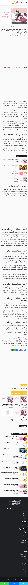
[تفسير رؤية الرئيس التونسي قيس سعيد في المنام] (23, 161)
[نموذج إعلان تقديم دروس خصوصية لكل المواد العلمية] (23, 456)
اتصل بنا (25, 517)
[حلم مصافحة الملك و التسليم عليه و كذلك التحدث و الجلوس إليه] (7, 412)
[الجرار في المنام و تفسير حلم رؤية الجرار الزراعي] (23, 468)
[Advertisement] (14, 51)
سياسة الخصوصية (23, 515)
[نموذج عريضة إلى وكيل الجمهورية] (23, 480)
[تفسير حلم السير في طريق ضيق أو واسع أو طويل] (23, 462)
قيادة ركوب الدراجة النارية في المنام (11, 484)
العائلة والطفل (23, 554)
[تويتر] (22, 350)
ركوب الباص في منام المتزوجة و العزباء (10, 448)
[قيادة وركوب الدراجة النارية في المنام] (23, 486)
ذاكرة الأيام (24, 537)
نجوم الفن (24, 566)
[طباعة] (12, 350)
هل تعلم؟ (24, 540)
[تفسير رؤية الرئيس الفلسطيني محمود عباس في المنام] (23, 179)
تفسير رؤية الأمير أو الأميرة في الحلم (11, 165)
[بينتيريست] (20, 350)
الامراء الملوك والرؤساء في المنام (9, 26)
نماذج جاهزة (23, 542)
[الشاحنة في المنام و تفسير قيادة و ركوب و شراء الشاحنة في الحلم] (23, 438)
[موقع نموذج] (14, 2)
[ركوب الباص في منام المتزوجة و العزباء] (23, 450)
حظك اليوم (24, 544)
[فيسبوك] (25, 350)
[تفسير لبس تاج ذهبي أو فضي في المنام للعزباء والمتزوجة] (23, 173)
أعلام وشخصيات (23, 569)
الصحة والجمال (23, 556)
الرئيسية (24, 26)
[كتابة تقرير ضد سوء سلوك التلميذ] (23, 444)
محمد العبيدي (23, 67)
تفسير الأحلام (19, 26)
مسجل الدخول (19, 388)
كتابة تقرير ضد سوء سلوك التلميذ (11, 442)
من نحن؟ (25, 513)
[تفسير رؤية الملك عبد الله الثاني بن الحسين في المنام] (21, 399)
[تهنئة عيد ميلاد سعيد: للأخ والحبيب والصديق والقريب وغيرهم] (23, 474)
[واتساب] (15, 350)
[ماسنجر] (17, 350)
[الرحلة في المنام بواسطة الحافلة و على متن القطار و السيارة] (23, 492)
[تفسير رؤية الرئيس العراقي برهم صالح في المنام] (21, 412)
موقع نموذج (24, 511)
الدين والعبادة (23, 558)
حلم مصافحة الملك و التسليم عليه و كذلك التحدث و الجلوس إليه (7, 419)
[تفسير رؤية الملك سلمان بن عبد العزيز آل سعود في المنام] (7, 399)
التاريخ (25, 571)
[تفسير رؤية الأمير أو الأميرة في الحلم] (23, 167)
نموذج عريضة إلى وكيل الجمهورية (11, 478)
